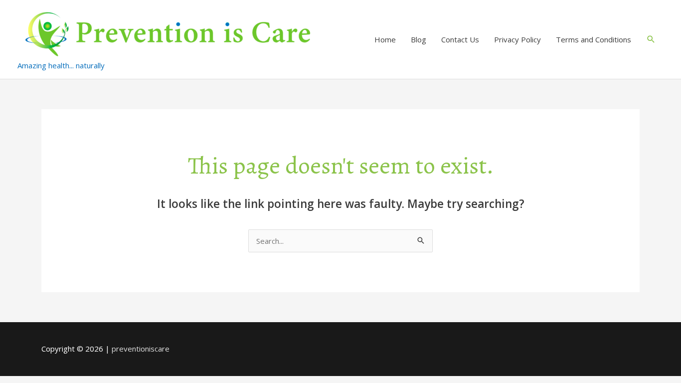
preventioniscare (141, 349)
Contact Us (460, 39)
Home (385, 39)
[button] (651, 39)
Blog (418, 39)
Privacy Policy (517, 39)
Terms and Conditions (593, 39)
